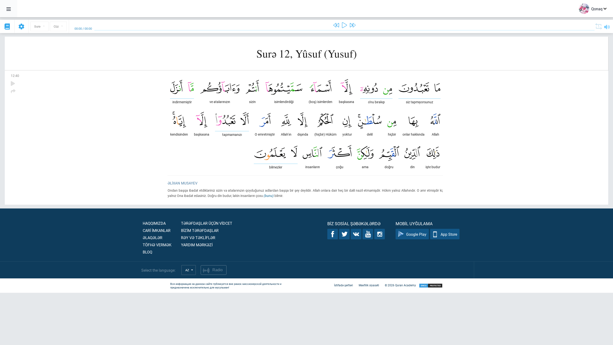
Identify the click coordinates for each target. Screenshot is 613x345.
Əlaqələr (152, 237)
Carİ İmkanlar (156, 230)
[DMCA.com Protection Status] (431, 285)
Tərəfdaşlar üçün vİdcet (206, 223)
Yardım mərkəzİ (197, 244)
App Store (449, 234)
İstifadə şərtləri (343, 285)
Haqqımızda (154, 223)
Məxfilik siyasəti (369, 285)
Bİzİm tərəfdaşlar (200, 230)
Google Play (416, 234)
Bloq (147, 251)
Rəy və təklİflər (198, 237)
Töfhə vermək (157, 244)
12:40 (15, 75)
